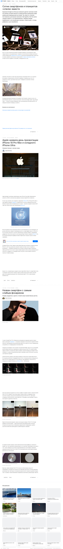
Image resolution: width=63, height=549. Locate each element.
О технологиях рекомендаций (48, 548)
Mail (1, 548)
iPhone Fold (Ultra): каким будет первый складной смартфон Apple (17, 241)
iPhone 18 (25, 200)
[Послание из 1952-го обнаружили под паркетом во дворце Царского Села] (54, 495)
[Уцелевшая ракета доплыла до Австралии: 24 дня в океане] (9, 495)
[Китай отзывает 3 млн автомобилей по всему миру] (39, 540)
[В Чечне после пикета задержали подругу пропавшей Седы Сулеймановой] (39, 495)
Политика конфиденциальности (57, 548)
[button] (11, 89)
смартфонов (13, 55)
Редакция (31, 548)
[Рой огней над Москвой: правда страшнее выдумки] (39, 510)
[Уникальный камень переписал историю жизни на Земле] (24, 510)
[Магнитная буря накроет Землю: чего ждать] (54, 540)
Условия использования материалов (38, 548)
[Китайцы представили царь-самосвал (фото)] (24, 540)
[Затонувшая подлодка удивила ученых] (39, 525)
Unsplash (17, 178)
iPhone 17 (35, 234)
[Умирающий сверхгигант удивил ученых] (24, 495)
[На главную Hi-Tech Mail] (4, 1)
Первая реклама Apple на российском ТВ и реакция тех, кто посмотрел (17, 128)
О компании (4, 548)
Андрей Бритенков (8, 150)
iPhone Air (23, 205)
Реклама (8, 548)
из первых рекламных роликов (28, 56)
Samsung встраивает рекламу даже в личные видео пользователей (16, 110)
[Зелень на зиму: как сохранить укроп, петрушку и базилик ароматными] (9, 510)
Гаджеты (16, 137)
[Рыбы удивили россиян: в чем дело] (9, 540)
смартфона (12, 341)
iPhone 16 (19, 361)
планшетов (19, 55)
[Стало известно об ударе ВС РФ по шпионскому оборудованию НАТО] (9, 525)
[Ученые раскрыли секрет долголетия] (54, 525)
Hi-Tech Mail (12, 137)
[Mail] (1, 1)
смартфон (14, 202)
